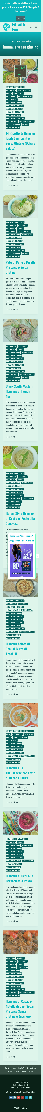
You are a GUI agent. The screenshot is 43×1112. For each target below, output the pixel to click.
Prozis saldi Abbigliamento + (21, 535)
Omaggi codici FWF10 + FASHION (21, 540)
